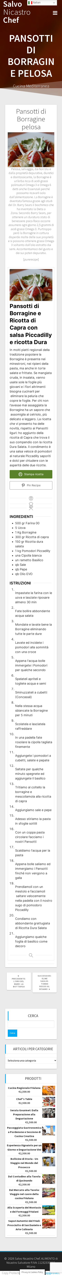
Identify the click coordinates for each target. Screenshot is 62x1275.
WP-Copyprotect (48, 1273)
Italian (36, 2)
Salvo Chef (17, 12)
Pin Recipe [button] (33, 485)
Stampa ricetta (33, 474)
